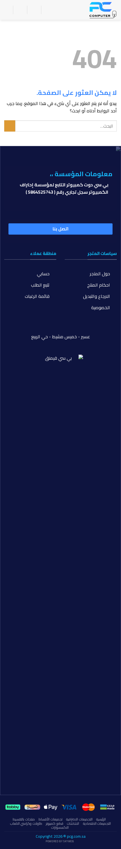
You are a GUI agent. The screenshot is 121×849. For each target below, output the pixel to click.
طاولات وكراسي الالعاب (26, 823)
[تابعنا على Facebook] (80, 327)
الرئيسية (101, 819)
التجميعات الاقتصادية (97, 823)
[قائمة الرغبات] (34, 10)
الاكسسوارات (60, 827)
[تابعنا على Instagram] (70, 327)
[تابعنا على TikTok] (60, 327)
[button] (48, 10)
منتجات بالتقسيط (24, 819)
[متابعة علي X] (50, 327)
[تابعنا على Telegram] (40, 327)
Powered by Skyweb (60, 841)
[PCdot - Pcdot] (88, 10)
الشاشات (73, 823)
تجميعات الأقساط (50, 819)
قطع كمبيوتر (54, 823)
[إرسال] (9, 125)
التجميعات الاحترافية (79, 819)
